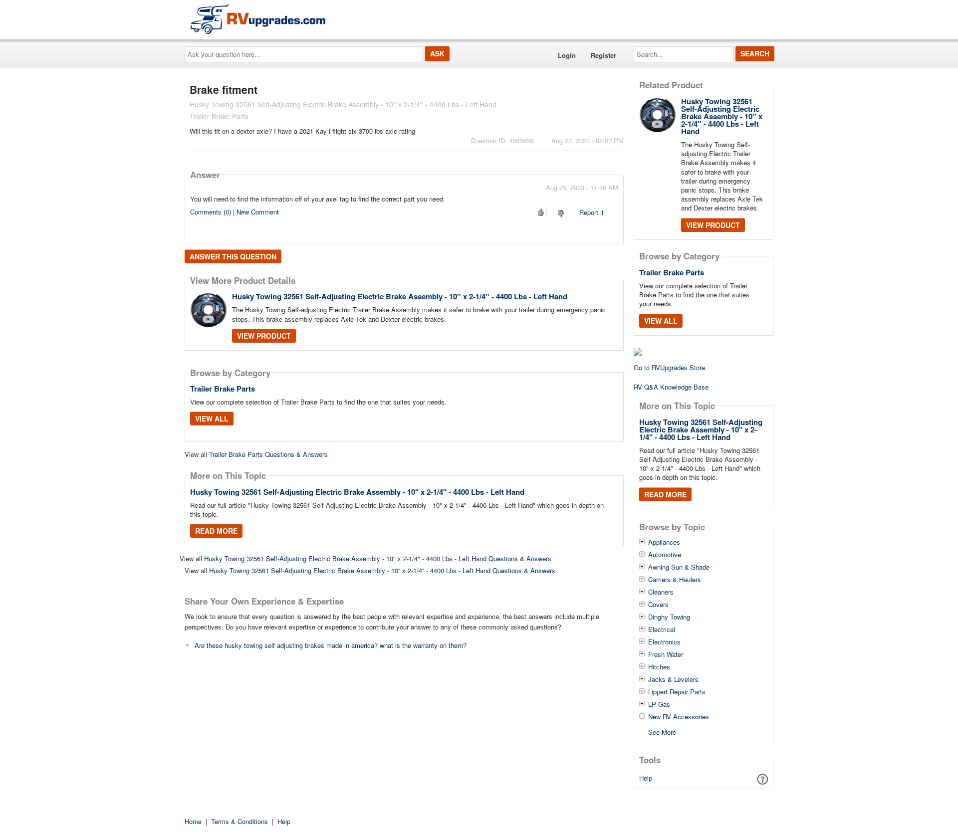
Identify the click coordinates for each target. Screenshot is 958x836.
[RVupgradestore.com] (258, 18)
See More (662, 731)
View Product (264, 336)
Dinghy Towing (669, 617)
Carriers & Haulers (674, 579)
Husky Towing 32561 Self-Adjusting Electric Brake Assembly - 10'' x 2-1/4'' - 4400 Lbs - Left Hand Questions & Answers (382, 570)
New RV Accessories (678, 716)
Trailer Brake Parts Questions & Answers (268, 454)
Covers (658, 604)
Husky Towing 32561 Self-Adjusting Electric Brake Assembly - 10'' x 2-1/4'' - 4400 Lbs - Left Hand (399, 296)
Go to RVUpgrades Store (669, 367)
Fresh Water (665, 654)
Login (567, 55)
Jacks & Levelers (673, 679)
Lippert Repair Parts (677, 691)
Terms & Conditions (239, 821)
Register (603, 55)
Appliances (664, 542)
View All (212, 418)
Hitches (659, 666)
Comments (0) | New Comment (234, 211)
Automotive (664, 554)
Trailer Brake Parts (222, 388)
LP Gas (659, 704)
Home (193, 821)
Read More (216, 531)
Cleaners (661, 592)
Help (645, 778)
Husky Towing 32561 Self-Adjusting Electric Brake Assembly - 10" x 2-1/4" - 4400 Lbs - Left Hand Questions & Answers (377, 558)
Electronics (664, 641)
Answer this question (233, 256)
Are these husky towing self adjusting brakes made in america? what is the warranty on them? (331, 645)
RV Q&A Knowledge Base (671, 387)
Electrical (661, 629)
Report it (591, 212)
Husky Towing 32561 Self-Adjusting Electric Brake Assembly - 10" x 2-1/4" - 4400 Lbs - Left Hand (357, 491)
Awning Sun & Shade (679, 567)
